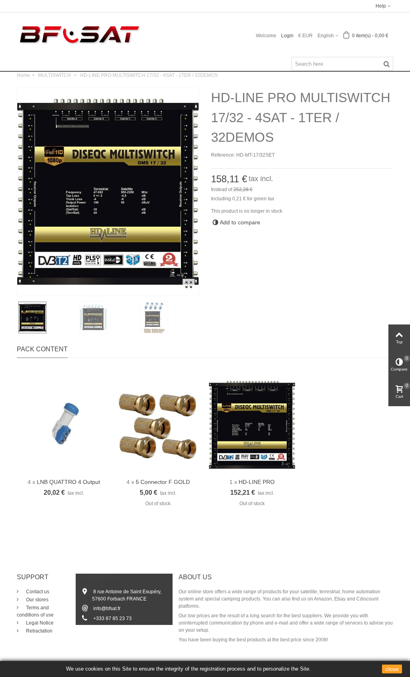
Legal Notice (39, 623)
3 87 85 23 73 (117, 618)
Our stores (36, 599)
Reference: (223, 155)
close (392, 669)
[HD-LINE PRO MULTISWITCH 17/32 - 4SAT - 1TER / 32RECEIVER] (252, 425)
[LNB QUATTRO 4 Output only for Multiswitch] (64, 425)
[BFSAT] (79, 34)
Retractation (38, 631)
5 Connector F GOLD (163, 482)
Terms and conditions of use (35, 611)
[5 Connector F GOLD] (158, 425)
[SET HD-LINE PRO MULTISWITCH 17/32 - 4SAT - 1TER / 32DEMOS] (189, 285)
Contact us (37, 591)
